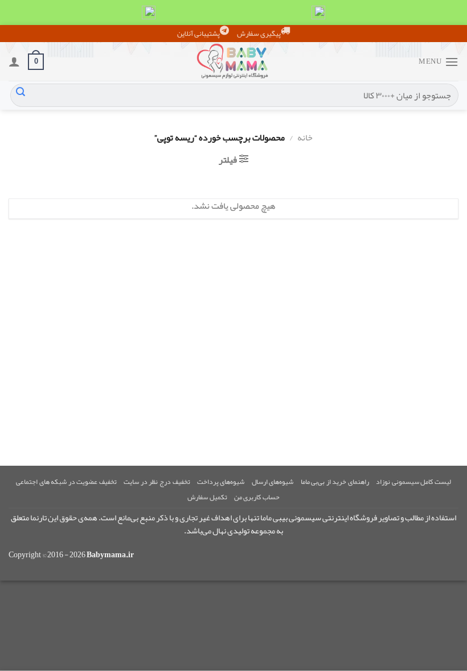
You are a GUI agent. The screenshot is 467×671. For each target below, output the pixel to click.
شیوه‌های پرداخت (221, 481)
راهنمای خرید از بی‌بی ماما (335, 481)
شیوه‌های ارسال (273, 481)
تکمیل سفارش (207, 497)
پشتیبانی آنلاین (198, 33)
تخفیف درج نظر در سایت (157, 481)
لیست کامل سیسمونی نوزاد (413, 481)
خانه (305, 138)
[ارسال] (20, 95)
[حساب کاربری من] (14, 61)
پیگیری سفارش (259, 33)
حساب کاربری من (257, 497)
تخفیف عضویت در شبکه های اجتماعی (66, 481)
